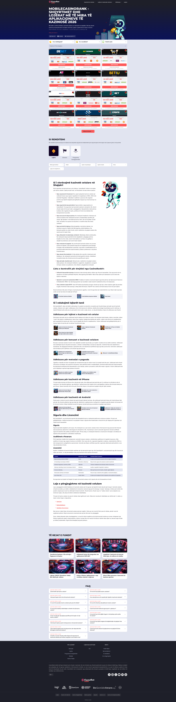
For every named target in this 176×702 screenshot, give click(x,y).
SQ (50, 674)
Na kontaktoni (106, 651)
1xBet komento (61, 67)
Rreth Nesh (106, 648)
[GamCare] (74, 687)
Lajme (125, 2)
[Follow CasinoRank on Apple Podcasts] (125, 674)
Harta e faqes (70, 658)
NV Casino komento (61, 87)
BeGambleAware (61, 505)
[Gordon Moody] (85, 687)
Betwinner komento (87, 67)
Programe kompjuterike (71, 653)
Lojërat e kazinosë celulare (105, 2)
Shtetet (71, 656)
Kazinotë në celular (89, 2)
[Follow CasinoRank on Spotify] (122, 674)
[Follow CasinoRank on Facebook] (109, 674)
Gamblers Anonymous (62, 508)
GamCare (59, 501)
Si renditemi (106, 653)
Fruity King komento (114, 67)
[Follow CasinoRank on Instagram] (112, 674)
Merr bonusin (61, 64)
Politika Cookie (88, 700)
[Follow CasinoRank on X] (115, 674)
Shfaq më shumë (87, 131)
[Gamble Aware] (104, 687)
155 (89, 648)
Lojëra (71, 651)
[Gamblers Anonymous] (64, 687)
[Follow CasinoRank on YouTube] (119, 674)
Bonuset (71, 648)
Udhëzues (117, 2)
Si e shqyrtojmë (106, 656)
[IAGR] (57, 687)
